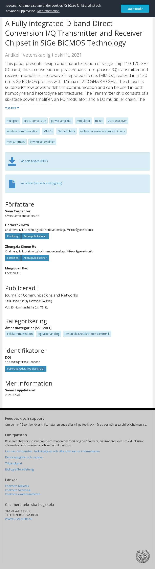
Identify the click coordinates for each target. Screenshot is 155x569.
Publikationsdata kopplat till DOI (25, 368)
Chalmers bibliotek (17, 486)
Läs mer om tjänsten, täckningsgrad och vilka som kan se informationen (52, 451)
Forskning (12, 236)
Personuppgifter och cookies (24, 457)
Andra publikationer (35, 236)
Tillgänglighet (13, 463)
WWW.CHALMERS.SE (18, 519)
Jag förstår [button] (135, 8)
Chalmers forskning (17, 490)
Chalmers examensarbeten (22, 494)
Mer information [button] (48, 11)
